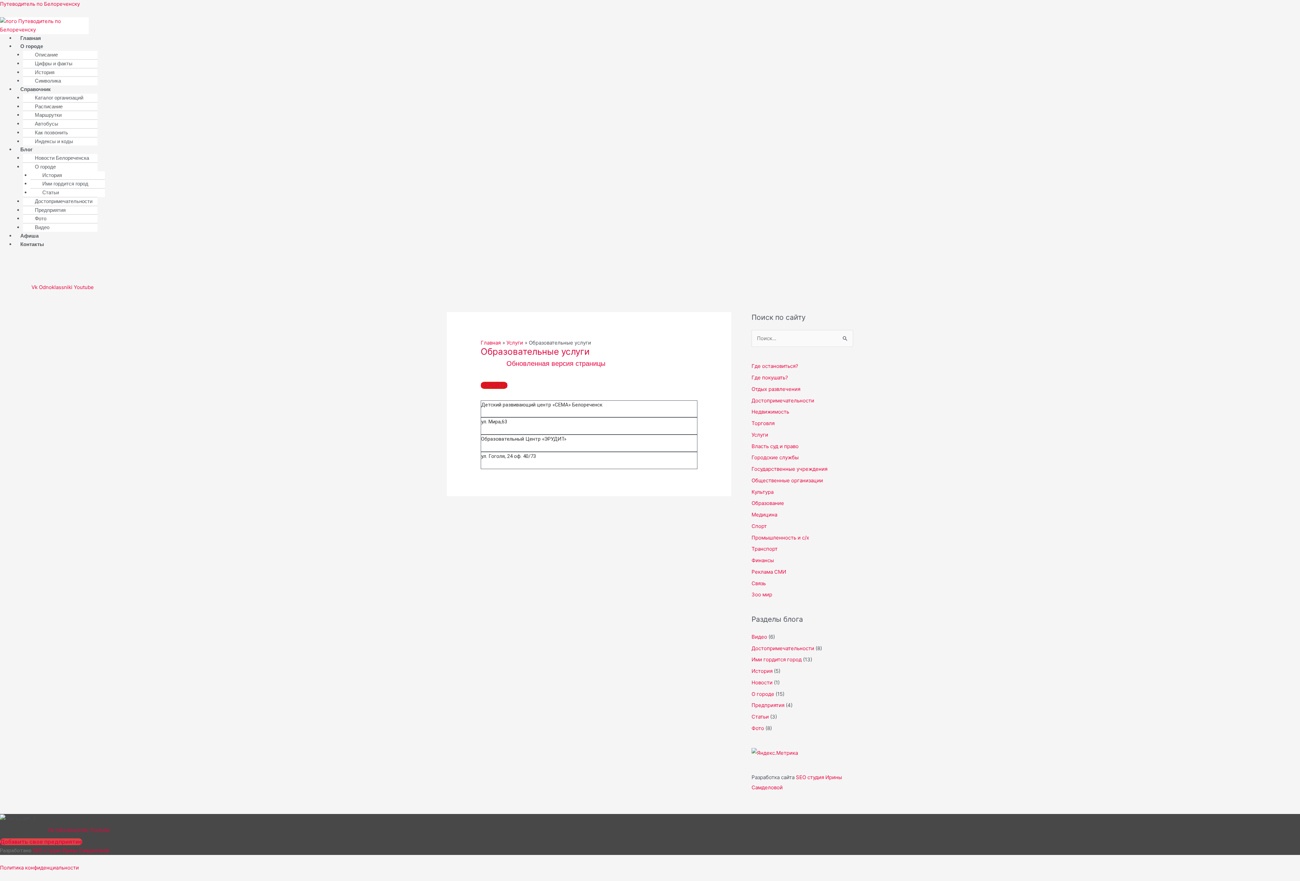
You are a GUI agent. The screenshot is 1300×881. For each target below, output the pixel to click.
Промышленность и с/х (780, 537)
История (45, 72)
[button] (156, 46)
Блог (26, 149)
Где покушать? (770, 377)
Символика (48, 81)
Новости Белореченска (62, 158)
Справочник (35, 89)
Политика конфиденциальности (39, 867)
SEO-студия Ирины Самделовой (71, 850)
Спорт (759, 526)
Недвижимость (770, 412)
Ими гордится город (65, 183)
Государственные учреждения (789, 469)
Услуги (760, 435)
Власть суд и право (775, 446)
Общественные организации (787, 480)
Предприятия (50, 210)
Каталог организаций (59, 98)
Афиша (29, 236)
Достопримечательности (63, 201)
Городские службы (775, 457)
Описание (46, 55)
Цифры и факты (53, 63)
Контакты (32, 244)
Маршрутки (48, 115)
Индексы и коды (54, 141)
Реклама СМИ (769, 572)
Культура (763, 492)
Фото (40, 218)
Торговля (763, 423)
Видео (42, 227)
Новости (762, 682)
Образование (768, 503)
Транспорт (765, 549)
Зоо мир (762, 594)
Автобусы (46, 124)
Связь (759, 583)
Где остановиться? (775, 366)
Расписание (49, 106)
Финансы (763, 560)
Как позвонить (51, 132)
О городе (31, 46)
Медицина (764, 514)
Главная (30, 38)
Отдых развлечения (776, 389)
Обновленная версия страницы (555, 363)
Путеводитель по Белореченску (40, 4)
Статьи (50, 192)
